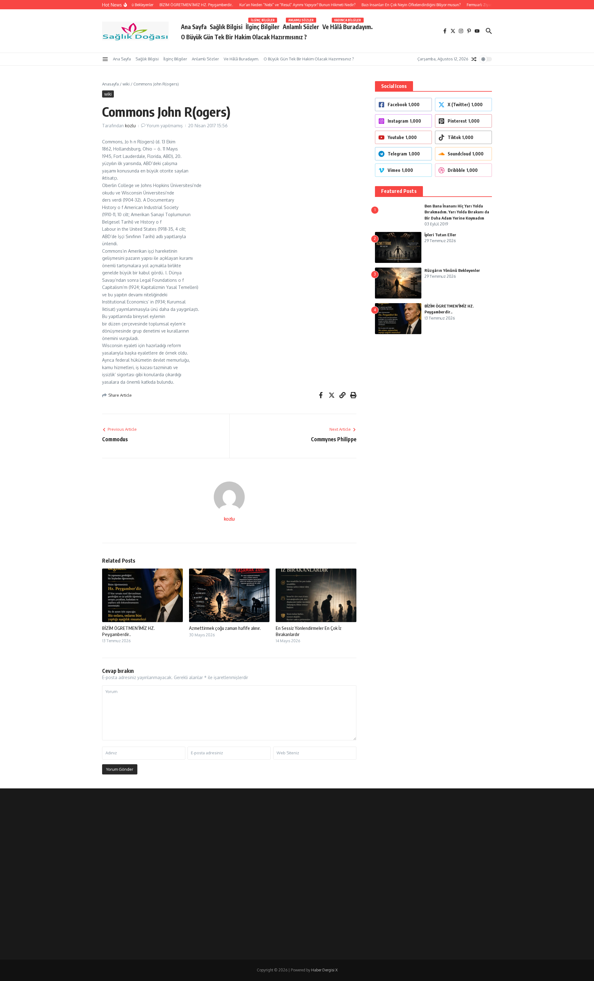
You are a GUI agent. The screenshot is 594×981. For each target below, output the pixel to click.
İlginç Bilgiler (263, 25)
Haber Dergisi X (324, 970)
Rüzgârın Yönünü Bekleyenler (452, 270)
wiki (126, 83)
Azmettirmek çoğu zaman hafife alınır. (225, 628)
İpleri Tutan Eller (440, 234)
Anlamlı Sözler (301, 25)
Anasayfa (110, 83)
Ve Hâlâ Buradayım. (347, 25)
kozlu (130, 125)
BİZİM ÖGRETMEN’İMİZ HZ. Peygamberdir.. (128, 631)
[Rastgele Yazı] (473, 59)
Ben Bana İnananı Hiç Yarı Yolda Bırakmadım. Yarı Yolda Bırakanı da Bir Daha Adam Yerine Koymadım (456, 211)
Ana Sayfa (194, 26)
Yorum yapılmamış (164, 125)
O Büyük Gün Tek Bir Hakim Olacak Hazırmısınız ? (244, 37)
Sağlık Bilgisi (226, 26)
